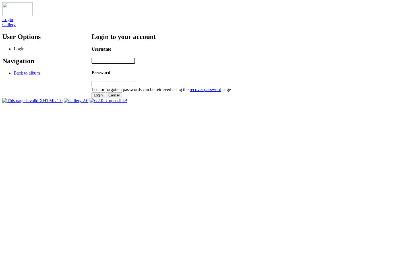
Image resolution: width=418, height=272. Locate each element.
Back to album (27, 73)
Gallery (9, 24)
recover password (205, 89)
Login (7, 19)
